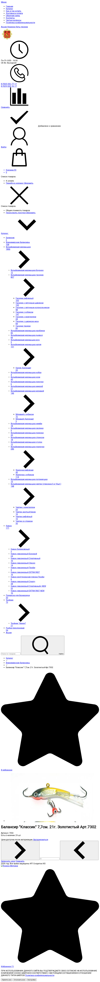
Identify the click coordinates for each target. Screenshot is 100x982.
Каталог (5, 233)
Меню (4, 2)
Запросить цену (8, 861)
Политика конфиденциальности (39, 975)
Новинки (11, 27)
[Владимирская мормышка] (7, 39)
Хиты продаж (22, 27)
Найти (61, 654)
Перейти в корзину (15, 183)
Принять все (6, 980)
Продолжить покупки (16, 213)
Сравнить (20, 861)
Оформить (28, 183)
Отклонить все (19, 980)
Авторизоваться (40, 839)
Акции (4, 27)
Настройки (31, 980)
